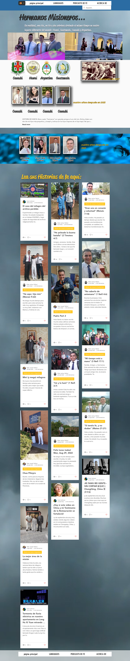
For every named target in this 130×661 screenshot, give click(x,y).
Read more (26, 124)
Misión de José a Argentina (63, 312)
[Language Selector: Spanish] (21, 3)
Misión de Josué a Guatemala (64, 228)
